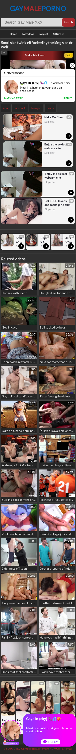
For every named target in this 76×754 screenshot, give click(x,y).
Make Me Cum (35, 55)
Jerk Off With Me (68, 240)
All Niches (58, 34)
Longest (43, 34)
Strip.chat (49, 121)
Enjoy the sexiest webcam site (56, 146)
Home (13, 34)
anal (5, 108)
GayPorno (38, 8)
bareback (20, 108)
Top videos (28, 34)
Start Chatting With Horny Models (19, 240)
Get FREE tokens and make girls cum (58, 202)
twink (50, 108)
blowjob (36, 108)
